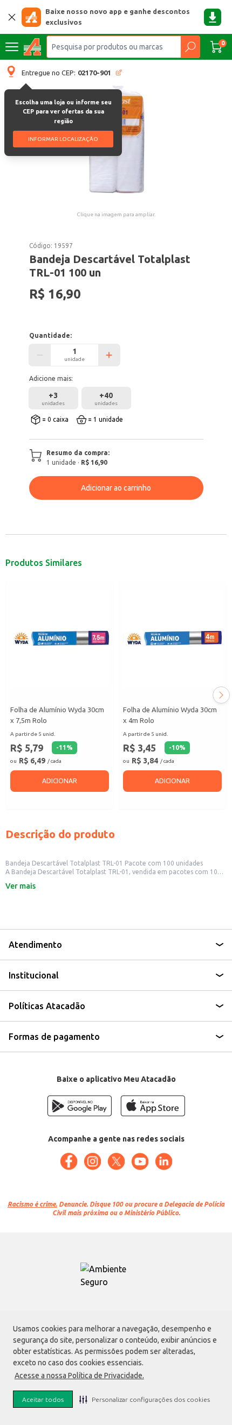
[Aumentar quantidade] (109, 355)
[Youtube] (139, 1161)
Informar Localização (63, 139)
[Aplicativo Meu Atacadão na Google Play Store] (79, 1105)
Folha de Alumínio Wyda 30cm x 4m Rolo (170, 715)
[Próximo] (221, 695)
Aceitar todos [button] (43, 1399)
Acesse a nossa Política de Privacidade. (79, 1375)
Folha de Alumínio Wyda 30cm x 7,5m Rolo (57, 715)
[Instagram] (92, 1161)
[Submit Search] (190, 47)
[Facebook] (68, 1161)
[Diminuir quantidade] (40, 355)
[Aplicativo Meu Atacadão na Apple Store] (152, 1105)
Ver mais (20, 886)
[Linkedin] (163, 1161)
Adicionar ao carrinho (116, 488)
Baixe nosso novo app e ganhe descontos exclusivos (117, 17)
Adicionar (59, 780)
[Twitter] (116, 1161)
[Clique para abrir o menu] (11, 46)
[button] (144, 1399)
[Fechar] (11, 17)
